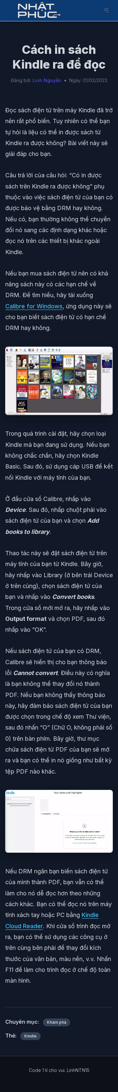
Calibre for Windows (34, 306)
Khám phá (56, 1022)
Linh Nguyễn (46, 80)
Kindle (30, 1036)
